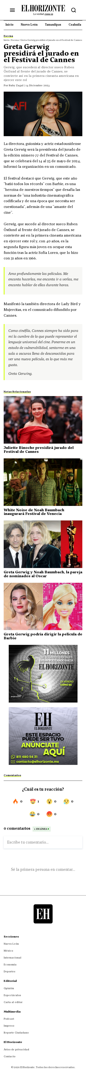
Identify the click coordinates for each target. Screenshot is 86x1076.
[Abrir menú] (12, 10)
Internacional (12, 957)
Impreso (9, 1025)
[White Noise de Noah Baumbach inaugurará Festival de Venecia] (43, 482)
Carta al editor (13, 1002)
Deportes (9, 971)
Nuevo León (11, 943)
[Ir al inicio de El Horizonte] (43, 10)
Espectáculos (12, 995)
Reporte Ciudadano (16, 1032)
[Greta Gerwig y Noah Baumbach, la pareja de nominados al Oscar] (43, 544)
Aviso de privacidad (16, 1049)
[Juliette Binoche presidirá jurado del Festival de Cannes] (43, 420)
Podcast (9, 1018)
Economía (10, 964)
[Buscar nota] (74, 10)
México (8, 950)
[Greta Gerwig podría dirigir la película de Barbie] (43, 606)
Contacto (9, 1056)
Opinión (9, 988)
